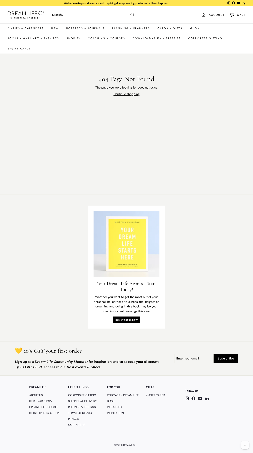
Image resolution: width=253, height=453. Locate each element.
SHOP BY (73, 38)
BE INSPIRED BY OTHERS (44, 413)
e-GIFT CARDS (19, 48)
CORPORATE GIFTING (205, 38)
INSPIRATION (115, 413)
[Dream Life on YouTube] (200, 398)
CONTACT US (76, 425)
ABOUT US (36, 395)
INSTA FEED (114, 407)
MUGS (194, 28)
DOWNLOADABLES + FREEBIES (157, 38)
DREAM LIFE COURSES (43, 407)
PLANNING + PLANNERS (131, 28)
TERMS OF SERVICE (81, 413)
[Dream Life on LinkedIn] (207, 398)
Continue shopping (127, 94)
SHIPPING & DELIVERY (82, 401)
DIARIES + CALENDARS (25, 28)
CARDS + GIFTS (169, 28)
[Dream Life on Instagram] (187, 398)
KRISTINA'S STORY (41, 401)
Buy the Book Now (126, 319)
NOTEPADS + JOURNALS (85, 28)
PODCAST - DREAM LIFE (123, 395)
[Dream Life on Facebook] (193, 398)
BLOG (110, 401)
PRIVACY (73, 419)
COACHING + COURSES (106, 38)
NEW (55, 28)
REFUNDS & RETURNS (82, 407)
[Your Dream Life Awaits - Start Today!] (126, 244)
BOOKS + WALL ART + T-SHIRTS (33, 38)
